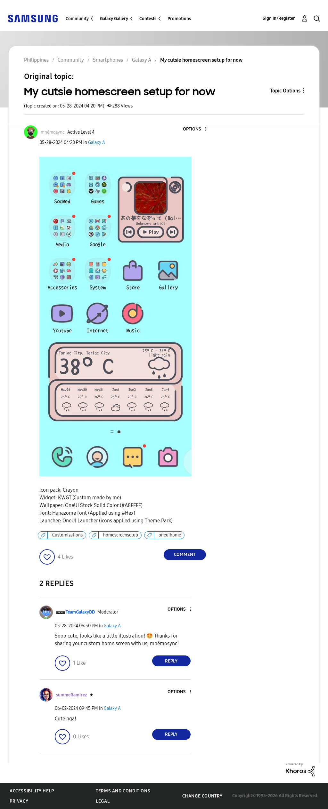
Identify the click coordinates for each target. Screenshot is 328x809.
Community (77, 18)
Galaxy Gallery (114, 18)
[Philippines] (33, 18)
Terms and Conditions (123, 791)
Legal (103, 801)
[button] (195, 129)
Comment (184, 554)
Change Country (202, 796)
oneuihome (170, 535)
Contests (147, 18)
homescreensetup (120, 535)
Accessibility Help (32, 791)
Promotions (179, 18)
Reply (171, 661)
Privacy (19, 801)
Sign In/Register (279, 18)
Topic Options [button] (285, 91)
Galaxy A (96, 142)
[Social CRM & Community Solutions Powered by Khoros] (300, 769)
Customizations (67, 535)
